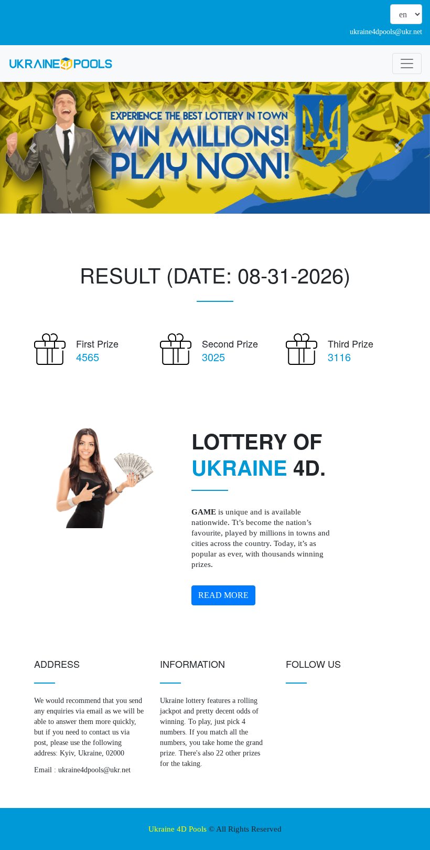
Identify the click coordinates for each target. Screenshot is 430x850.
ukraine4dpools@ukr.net (386, 32)
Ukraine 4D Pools (177, 829)
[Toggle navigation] (407, 63)
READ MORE (223, 595)
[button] (32, 148)
